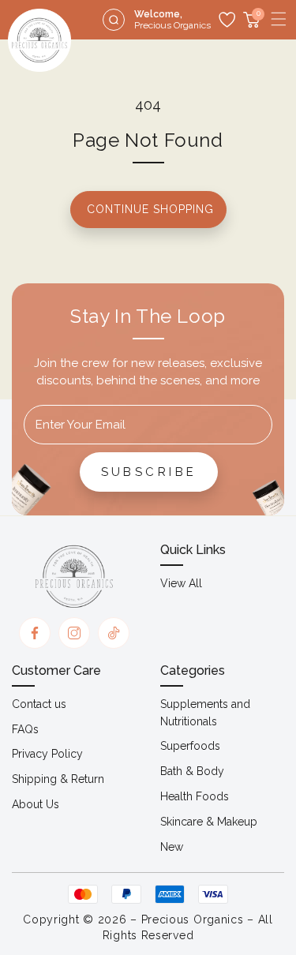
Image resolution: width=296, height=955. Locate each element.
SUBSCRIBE (149, 472)
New (171, 847)
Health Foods (194, 796)
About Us (35, 804)
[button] (278, 19)
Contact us (39, 704)
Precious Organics (192, 919)
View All (181, 583)
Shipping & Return (58, 779)
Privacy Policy (47, 753)
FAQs (25, 729)
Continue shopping (150, 209)
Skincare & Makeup (208, 821)
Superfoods (190, 746)
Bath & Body (192, 771)
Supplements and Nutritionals (205, 713)
